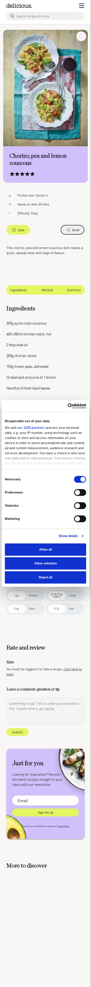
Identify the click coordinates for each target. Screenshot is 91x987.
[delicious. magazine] (19, 6)
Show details (68, 536)
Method (47, 290)
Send (75, 230)
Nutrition (74, 290)
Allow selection (45, 563)
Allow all (45, 549)
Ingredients (18, 290)
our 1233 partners (31, 427)
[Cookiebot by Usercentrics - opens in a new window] (67, 406)
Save (21, 230)
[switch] (80, 492)
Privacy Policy (63, 826)
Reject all (45, 577)
